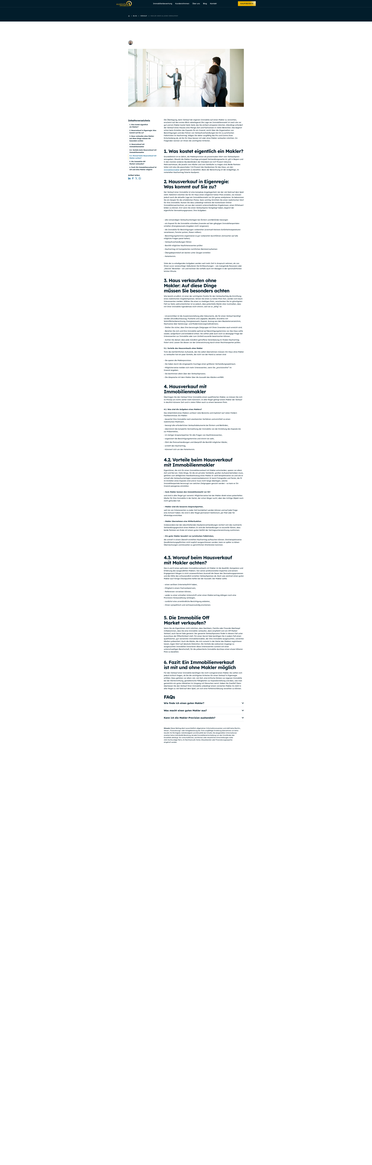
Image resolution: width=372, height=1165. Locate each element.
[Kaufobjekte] (247, 3)
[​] (129, 178)
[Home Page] (124, 3)
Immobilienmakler (172, 170)
